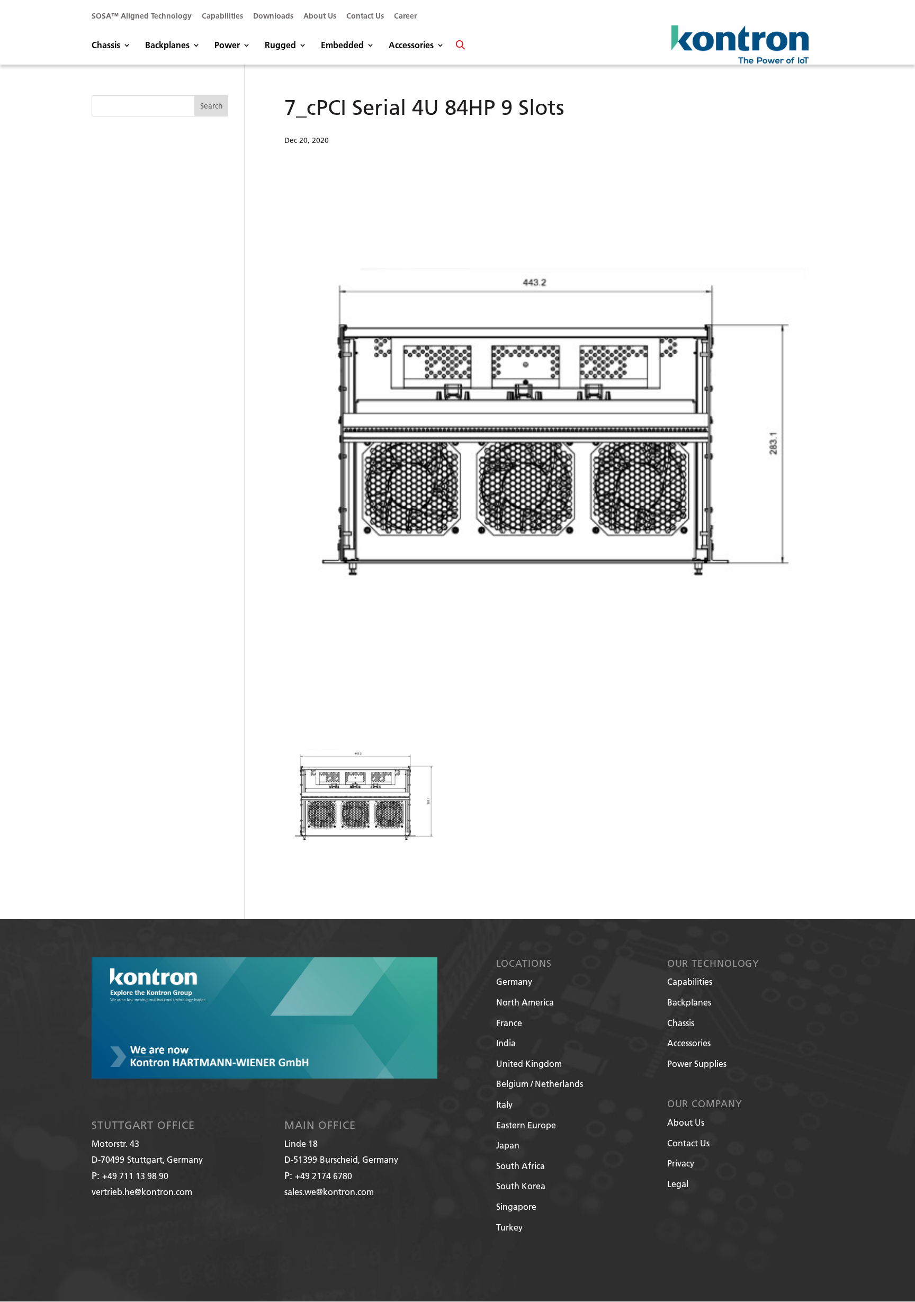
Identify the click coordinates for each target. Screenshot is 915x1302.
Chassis (106, 45)
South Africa (520, 1165)
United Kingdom (529, 1063)
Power (227, 45)
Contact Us (365, 16)
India (506, 1042)
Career (405, 16)
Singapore (516, 1206)
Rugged (280, 45)
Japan (507, 1145)
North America (525, 1002)
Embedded (342, 45)
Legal (677, 1183)
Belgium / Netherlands (539, 1083)
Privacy (680, 1163)
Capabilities (222, 16)
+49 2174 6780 (323, 1175)
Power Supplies (696, 1063)
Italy (504, 1104)
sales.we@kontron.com (329, 1191)
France (509, 1022)
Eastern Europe (526, 1124)
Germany (514, 981)
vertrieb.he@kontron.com (142, 1191)
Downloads (273, 16)
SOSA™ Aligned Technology (142, 16)
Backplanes (167, 45)
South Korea (520, 1185)
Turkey (509, 1227)
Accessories (411, 45)
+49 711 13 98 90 (135, 1175)
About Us (319, 16)
